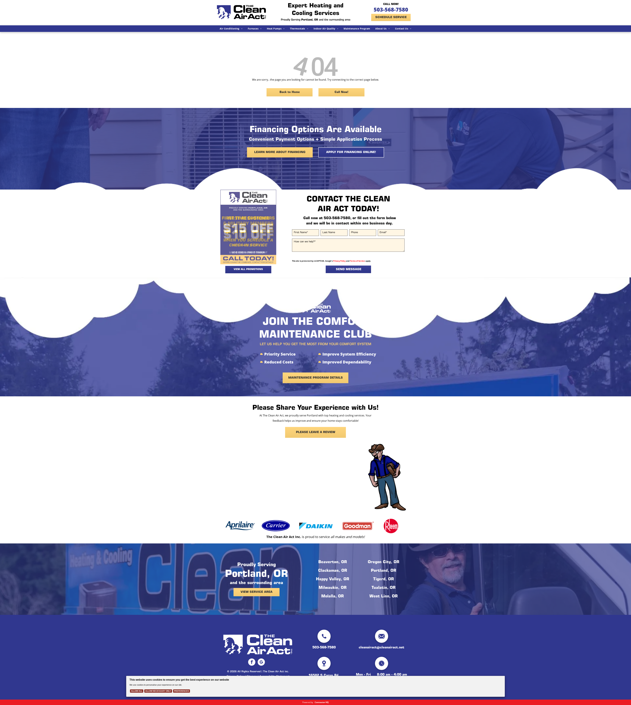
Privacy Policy (339, 261)
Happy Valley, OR (332, 579)
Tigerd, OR (383, 579)
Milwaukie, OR (333, 588)
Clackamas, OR (332, 571)
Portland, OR (383, 571)
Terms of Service (357, 261)
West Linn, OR (383, 597)
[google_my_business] (261, 662)
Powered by (307, 702)
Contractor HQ (322, 702)
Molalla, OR (332, 597)
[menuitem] (231, 28)
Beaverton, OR (332, 562)
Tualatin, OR (384, 588)
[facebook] (251, 662)
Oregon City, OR (383, 562)
